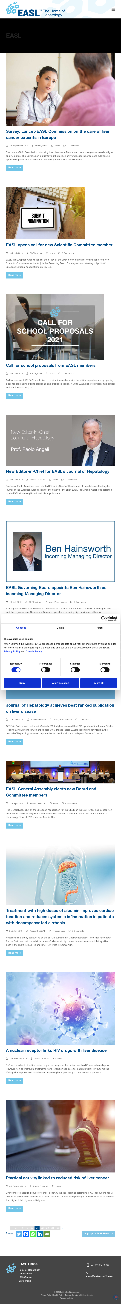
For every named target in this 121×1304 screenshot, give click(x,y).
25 (58, 1228)
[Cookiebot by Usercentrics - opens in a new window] (103, 618)
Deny (22, 683)
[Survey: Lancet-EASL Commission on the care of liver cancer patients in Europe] (60, 89)
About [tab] (100, 627)
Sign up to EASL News (97, 1234)
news (57, 146)
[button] (113, 9)
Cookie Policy (58, 1295)
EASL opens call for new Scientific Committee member (59, 245)
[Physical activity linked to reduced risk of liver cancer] (60, 1136)
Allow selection (60, 683)
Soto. (71, 1298)
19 (27, 1228)
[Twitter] (19, 1234)
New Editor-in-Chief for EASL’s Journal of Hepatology (57, 472)
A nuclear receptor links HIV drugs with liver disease (56, 1051)
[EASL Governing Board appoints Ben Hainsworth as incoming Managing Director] (60, 552)
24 (53, 1228)
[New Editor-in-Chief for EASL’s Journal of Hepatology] (60, 440)
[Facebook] (26, 1234)
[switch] (45, 669)
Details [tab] (60, 627)
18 (22, 1228)
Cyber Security (87, 1295)
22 (43, 1228)
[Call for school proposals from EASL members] (55, 327)
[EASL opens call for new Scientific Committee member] (45, 213)
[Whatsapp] (33, 1234)
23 (48, 1228)
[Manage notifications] (115, 1297)
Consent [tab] (21, 627)
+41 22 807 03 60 (99, 1265)
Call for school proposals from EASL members (50, 366)
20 (32, 1228)
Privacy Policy (46, 1295)
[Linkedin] (40, 1234)
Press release (60, 602)
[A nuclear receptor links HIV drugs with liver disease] (60, 1009)
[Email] (46, 1234)
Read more (14, 168)
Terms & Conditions (72, 1295)
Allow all (99, 683)
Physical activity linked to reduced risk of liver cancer (57, 1179)
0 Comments (73, 146)
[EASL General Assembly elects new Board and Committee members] (60, 772)
